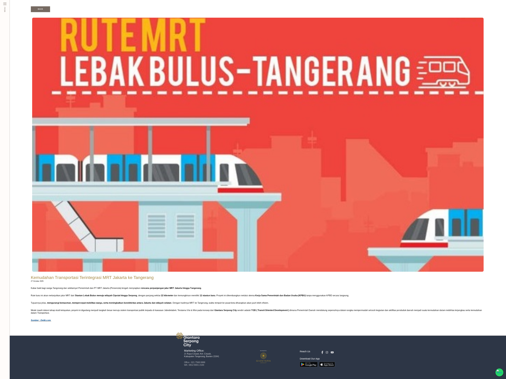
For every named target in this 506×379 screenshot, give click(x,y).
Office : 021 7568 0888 (194, 362)
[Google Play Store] (309, 364)
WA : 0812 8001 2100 (194, 365)
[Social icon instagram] (326, 352)
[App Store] (328, 364)
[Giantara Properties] (200, 340)
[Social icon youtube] (332, 352)
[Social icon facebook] (322, 352)
